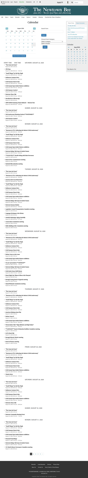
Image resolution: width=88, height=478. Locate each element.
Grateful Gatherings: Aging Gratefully (15, 217)
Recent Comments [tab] (80, 23)
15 (32, 39)
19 (19, 43)
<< (6, 28)
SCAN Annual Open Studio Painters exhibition (17, 86)
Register (16, 2)
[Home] (2, 17)
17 (10, 43)
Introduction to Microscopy (13, 98)
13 (23, 39)
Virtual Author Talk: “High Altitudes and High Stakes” (20, 324)
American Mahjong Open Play (13, 312)
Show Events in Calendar (19, 55)
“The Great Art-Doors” (11, 65)
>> (34, 28)
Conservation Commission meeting (15, 221)
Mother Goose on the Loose (13, 254)
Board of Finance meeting (12, 341)
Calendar (35, 17)
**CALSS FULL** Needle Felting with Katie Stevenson (20, 155)
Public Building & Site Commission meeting (17, 226)
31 (27, 32)
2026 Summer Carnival (11, 90)
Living (22, 17)
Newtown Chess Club (11, 94)
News (6, 17)
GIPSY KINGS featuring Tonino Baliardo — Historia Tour (20, 102)
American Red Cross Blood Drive (14, 179)
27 (10, 32)
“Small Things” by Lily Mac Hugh (14, 73)
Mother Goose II (10, 316)
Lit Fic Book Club (10, 333)
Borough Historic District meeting (14, 337)
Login (11, 2)
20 (23, 43)
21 (27, 43)
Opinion (28, 17)
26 (6, 32)
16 (6, 43)
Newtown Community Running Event (15, 414)
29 (19, 32)
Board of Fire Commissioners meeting (15, 159)
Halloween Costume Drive (12, 77)
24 (10, 47)
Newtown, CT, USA (60, 2)
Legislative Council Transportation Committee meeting (20, 209)
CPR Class (8, 69)
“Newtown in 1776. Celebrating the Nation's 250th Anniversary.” (22, 130)
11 (74, 56)
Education (17, 17)
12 (19, 39)
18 (74, 58)
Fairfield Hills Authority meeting (14, 164)
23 (6, 47)
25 (74, 60)
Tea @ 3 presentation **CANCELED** (15, 262)
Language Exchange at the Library (15, 213)
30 (23, 32)
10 (10, 39)
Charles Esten (9, 374)
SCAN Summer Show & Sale (13, 81)
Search (44, 35)
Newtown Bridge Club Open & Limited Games (17, 151)
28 (27, 47)
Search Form (44, 28)
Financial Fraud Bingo (11, 438)
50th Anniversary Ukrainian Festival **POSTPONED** (20, 114)
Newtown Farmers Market (12, 205)
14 (27, 39)
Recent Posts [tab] (71, 23)
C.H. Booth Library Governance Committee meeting (19, 447)
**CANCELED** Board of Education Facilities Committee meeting (23, 329)
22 (32, 43)
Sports (11, 17)
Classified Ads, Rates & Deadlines (52, 17)
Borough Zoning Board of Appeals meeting (17, 279)
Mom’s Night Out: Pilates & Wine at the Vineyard (18, 275)
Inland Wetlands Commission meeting (16, 283)
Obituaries (40, 17)
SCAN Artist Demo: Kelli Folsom (14, 271)
